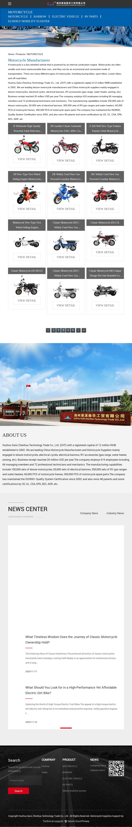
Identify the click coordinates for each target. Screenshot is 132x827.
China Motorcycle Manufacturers (62, 450)
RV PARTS (91, 16)
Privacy (85, 821)
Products (20, 54)
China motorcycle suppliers (86, 87)
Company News (89, 513)
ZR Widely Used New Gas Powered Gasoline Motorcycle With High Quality (66, 179)
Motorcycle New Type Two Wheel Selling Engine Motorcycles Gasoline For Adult (26, 227)
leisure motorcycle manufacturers (50, 87)
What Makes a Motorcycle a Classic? (52, 534)
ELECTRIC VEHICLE (65, 16)
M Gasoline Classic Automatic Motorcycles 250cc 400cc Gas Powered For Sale (66, 131)
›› (84, 330)
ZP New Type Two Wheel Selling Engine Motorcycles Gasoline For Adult (27, 179)
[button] (66, 728)
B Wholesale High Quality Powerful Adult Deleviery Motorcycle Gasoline (26, 131)
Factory (45, 766)
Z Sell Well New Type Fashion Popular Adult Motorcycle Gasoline (105, 131)
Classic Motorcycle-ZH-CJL (105, 222)
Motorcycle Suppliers (99, 450)
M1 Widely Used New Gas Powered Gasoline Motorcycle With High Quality (105, 179)
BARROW (40, 16)
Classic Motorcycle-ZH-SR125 (27, 270)
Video (44, 772)
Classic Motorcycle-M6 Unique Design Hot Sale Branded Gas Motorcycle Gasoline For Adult (105, 275)
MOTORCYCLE (18, 16)
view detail (27, 159)
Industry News (115, 513)
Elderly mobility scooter (29, 21)
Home (11, 54)
